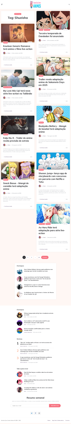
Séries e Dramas (7, 87)
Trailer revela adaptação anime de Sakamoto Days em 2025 (51, 82)
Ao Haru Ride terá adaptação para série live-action (52, 230)
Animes (41, 29)
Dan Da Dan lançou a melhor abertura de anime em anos (38, 373)
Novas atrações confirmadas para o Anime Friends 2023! (37, 329)
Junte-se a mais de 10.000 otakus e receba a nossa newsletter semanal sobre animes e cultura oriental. (35, 401)
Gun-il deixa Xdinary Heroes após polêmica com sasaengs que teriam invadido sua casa (38, 270)
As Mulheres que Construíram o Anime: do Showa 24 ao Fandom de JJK (39, 293)
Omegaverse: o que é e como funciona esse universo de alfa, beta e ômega (37, 285)
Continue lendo (44, 52)
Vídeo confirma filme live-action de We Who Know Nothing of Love (39, 380)
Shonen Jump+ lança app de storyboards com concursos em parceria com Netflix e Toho (53, 177)
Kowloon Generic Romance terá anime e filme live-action (17, 47)
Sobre (49, 420)
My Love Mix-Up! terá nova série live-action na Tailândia (17, 92)
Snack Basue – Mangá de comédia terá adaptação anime (16, 186)
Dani (44, 40)
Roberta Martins (23, 346)
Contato (67, 420)
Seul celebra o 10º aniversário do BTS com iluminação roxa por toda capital (37, 321)
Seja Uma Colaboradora (58, 420)
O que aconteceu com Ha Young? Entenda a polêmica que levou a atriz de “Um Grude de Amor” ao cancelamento (37, 278)
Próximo (45, 257)
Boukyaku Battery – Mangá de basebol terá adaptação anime (52, 129)
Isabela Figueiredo (28, 332)
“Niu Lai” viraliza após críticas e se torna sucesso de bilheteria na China (36, 343)
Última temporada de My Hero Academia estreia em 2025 (38, 314)
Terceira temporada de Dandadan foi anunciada (51, 35)
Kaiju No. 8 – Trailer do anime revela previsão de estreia (17, 139)
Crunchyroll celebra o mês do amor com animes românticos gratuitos (38, 388)
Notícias (41, 122)
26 (39, 257)
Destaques (47, 29)
